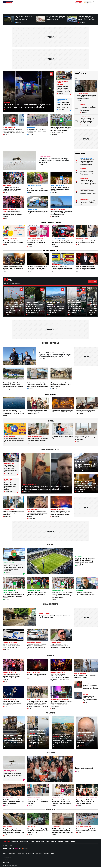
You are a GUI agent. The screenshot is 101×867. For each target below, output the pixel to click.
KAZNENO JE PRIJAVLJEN (10, 642)
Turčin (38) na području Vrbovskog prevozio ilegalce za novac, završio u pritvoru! (12, 645)
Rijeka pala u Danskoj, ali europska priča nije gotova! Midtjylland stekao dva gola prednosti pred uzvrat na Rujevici (62, 595)
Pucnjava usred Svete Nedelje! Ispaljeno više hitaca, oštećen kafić (54, 617)
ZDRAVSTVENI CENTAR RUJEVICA (54, 303)
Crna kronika (82, 22)
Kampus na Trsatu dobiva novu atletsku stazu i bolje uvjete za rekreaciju (36, 131)
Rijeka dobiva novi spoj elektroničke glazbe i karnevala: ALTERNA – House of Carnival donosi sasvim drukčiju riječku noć (60, 677)
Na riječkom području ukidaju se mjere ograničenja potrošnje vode (37, 189)
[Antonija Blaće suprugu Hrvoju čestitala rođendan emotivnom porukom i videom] (87, 259)
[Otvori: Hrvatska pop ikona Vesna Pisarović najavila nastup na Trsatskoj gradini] (13, 692)
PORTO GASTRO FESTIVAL (86, 158)
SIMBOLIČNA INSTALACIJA (34, 381)
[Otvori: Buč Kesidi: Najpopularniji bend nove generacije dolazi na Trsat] (37, 665)
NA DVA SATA (54, 381)
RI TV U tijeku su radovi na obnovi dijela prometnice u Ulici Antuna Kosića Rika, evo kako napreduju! (34, 308)
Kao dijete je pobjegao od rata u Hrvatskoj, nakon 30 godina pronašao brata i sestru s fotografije (45, 487)
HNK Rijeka (54, 134)
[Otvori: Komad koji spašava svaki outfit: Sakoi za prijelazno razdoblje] (87, 231)
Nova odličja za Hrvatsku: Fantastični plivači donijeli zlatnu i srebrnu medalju (62, 268)
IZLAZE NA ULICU (80, 462)
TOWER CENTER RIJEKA (82, 239)
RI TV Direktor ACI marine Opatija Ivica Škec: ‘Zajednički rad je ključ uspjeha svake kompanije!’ (76, 308)
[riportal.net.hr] (6, 862)
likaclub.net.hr (61, 859)
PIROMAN (7, 102)
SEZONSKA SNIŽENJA (10, 437)
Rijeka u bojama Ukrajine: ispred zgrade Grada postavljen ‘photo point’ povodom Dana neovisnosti (37, 384)
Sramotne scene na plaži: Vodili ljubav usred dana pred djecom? (86, 829)
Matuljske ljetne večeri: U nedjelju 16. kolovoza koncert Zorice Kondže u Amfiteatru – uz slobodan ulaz (61, 704)
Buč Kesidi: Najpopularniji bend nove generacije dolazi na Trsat (36, 675)
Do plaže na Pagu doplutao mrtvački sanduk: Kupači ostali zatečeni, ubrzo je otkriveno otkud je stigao (13, 831)
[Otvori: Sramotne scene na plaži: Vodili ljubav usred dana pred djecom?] (87, 819)
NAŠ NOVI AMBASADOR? (33, 509)
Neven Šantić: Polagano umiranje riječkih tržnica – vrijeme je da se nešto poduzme (63, 88)
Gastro (54, 805)
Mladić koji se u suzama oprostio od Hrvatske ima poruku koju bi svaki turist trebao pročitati (37, 513)
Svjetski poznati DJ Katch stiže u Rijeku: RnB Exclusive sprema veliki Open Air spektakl (86, 801)
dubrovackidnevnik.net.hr (46, 859)
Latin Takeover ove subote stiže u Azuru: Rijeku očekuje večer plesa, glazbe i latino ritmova (13, 801)
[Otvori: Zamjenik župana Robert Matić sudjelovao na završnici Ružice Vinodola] (61, 178)
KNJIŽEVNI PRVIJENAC (33, 798)
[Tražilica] (94, 2)
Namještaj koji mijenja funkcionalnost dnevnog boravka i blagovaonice (86, 437)
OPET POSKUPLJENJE (8, 509)
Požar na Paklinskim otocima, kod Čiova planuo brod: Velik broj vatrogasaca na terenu (61, 212)
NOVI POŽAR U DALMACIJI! (57, 209)
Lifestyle (50, 752)
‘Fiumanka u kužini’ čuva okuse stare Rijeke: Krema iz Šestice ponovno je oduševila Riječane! (61, 801)
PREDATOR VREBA (84, 179)
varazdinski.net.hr (15, 859)
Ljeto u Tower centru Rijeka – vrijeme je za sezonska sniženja (13, 241)
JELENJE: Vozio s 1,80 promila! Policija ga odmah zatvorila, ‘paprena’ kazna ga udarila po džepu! (36, 646)
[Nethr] (25, 848)
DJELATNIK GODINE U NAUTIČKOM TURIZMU (74, 301)
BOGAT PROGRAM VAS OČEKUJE (11, 798)
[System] (87, 2)
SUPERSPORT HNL (9, 562)
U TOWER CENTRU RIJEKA (58, 239)
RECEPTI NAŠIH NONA (57, 798)
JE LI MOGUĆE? (31, 827)
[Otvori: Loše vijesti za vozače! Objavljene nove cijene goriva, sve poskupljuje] (13, 502)
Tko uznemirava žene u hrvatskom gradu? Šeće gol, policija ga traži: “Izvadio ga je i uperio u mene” (86, 19)
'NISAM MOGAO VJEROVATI (29, 484)
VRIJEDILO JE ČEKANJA (9, 209)
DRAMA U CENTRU (44, 614)
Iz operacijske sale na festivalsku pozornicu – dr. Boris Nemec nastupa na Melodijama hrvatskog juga (90, 686)
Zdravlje (41, 164)
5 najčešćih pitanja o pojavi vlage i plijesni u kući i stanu (62, 437)
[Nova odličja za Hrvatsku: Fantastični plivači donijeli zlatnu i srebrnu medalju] (63, 259)
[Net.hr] (5, 848)
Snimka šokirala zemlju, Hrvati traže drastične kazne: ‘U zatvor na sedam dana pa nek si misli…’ (60, 512)
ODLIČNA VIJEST (31, 127)
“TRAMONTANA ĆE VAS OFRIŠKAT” (59, 699)
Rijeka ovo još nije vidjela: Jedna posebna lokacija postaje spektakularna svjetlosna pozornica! (23, 19)
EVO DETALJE (78, 556)
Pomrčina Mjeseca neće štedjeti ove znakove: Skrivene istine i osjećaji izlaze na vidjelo (37, 268)
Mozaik (50, 655)
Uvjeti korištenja (39, 853)
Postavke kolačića (11, 853)
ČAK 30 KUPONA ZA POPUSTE (35, 239)
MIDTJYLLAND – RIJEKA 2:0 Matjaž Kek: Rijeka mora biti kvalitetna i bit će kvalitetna (36, 594)
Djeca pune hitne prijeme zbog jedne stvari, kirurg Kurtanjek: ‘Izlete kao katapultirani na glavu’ (13, 131)
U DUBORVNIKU (56, 827)
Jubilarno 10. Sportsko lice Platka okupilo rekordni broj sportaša (37, 212)
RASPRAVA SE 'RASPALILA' (57, 509)
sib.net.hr (23, 859)
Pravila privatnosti (20, 853)
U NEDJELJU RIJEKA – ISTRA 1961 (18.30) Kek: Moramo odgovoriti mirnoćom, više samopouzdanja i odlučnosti (13, 567)
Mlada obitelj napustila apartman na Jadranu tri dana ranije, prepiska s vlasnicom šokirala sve (86, 96)
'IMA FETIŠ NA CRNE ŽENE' (82, 94)
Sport (50, 544)
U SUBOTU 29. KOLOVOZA (33, 672)
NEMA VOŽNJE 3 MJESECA (34, 642)
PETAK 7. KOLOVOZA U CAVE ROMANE (90, 693)
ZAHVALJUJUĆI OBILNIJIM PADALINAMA (34, 186)
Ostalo (79, 100)
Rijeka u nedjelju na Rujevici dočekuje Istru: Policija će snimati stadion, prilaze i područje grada (85, 561)
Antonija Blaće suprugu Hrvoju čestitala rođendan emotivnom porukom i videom (85, 268)
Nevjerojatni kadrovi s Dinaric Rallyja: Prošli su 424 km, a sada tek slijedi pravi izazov (13, 268)
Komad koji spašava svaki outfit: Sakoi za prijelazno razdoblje (86, 241)
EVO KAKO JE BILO (32, 209)
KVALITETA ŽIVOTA (8, 185)
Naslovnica (6, 841)
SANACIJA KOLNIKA (32, 302)
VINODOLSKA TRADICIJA (57, 185)
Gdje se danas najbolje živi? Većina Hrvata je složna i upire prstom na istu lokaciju (12, 189)
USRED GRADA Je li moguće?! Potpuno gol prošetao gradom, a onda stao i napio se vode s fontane (62, 830)
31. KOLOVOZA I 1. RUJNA (62, 100)
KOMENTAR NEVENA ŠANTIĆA (62, 82)
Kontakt (52, 853)
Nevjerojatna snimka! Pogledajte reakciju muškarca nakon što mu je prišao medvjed (38, 830)
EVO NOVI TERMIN (8, 381)
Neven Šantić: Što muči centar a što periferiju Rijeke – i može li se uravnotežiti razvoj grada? (62, 740)
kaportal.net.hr (30, 859)
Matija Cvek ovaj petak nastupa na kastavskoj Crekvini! (85, 676)
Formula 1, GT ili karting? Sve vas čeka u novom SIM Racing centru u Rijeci (62, 242)
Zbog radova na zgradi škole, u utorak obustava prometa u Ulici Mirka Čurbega (60, 384)
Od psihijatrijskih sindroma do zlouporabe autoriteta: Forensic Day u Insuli (86, 411)
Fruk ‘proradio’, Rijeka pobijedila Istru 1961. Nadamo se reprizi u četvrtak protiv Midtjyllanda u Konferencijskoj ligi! (60, 129)
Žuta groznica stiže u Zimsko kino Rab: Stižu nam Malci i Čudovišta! (62, 411)
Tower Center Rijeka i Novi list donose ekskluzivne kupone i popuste (37, 242)
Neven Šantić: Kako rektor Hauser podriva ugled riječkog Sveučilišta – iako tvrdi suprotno (85, 739)
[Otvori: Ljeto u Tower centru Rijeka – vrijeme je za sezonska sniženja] (14, 231)
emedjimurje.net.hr (6, 859)
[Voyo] (11, 848)
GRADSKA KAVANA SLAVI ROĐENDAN (85, 766)
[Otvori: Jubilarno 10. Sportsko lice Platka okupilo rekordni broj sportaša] (37, 202)
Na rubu (50, 809)
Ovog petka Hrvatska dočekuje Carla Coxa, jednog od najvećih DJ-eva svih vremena (90, 699)
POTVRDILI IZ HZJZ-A (45, 156)
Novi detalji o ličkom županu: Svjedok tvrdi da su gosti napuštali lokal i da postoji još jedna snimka (85, 486)
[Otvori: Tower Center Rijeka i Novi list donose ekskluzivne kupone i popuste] (38, 231)
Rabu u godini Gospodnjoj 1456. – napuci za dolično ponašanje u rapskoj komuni (37, 411)
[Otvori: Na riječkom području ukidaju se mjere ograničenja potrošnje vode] (37, 178)
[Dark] (90, 2)
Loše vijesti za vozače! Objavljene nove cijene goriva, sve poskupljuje (13, 512)
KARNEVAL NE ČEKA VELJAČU (58, 672)
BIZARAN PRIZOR (8, 827)
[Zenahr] (18, 848)
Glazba (5, 218)
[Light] (85, 2)
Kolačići (4, 853)
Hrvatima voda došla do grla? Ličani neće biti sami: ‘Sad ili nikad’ (85, 466)
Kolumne (61, 93)
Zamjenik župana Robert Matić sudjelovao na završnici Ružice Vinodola (60, 189)
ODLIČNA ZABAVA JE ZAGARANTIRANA (86, 798)
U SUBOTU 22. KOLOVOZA (33, 699)
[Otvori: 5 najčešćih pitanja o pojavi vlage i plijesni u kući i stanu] (62, 429)
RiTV (8, 314)
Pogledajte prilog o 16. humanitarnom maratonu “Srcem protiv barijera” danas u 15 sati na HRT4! (13, 412)
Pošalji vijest (46, 853)
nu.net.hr (55, 859)
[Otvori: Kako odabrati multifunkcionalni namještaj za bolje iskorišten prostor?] (38, 429)
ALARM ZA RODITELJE (9, 127)
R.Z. (6, 746)
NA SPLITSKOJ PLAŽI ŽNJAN (83, 827)
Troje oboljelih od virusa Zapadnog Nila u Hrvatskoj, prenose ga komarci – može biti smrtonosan (54, 160)
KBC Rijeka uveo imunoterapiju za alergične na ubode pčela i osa (63, 105)
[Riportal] (8, 2)
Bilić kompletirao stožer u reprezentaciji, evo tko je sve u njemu (85, 594)
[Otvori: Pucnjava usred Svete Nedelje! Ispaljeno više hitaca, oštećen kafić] (19, 617)
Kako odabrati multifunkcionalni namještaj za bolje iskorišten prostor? (38, 440)
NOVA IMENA (79, 591)
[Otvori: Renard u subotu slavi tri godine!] (50, 769)
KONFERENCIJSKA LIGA (9, 591)
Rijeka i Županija (50, 343)
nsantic (34, 746)
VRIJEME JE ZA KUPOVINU (10, 239)
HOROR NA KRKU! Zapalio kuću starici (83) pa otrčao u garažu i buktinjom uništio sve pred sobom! (27, 105)
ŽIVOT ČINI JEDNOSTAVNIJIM (36, 437)
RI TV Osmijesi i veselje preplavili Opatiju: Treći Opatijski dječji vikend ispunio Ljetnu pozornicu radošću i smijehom (14, 307)
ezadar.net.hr (37, 859)
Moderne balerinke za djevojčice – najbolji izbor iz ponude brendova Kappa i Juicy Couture (55, 18)
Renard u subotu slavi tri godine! (84, 769)
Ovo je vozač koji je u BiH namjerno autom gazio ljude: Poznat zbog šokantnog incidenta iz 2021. (60, 646)
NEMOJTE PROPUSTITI (80, 674)
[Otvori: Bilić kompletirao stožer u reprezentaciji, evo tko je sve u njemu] (87, 583)
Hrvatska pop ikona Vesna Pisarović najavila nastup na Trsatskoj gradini (12, 703)
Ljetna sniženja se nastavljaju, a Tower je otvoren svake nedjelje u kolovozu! (14, 440)
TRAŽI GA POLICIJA (55, 642)
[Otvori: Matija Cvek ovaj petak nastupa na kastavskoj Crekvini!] (86, 665)
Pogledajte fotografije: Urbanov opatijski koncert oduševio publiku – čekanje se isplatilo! (12, 213)
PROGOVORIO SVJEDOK (82, 481)
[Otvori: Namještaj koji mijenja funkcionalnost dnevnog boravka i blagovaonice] (86, 429)
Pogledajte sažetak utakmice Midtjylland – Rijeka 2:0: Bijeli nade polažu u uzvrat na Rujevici (13, 595)
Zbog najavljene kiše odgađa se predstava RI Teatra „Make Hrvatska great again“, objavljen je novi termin (13, 385)
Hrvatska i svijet (7, 135)
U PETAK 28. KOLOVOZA (9, 699)
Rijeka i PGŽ (18, 22)
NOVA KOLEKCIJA (84, 168)
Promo (49, 21)
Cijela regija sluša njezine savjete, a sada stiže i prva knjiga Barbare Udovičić (37, 801)
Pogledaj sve (92, 281)
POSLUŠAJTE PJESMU (88, 682)
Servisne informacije (30, 853)
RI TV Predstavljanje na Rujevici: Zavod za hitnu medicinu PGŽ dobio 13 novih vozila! (55, 309)
